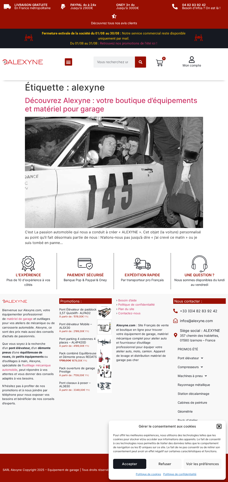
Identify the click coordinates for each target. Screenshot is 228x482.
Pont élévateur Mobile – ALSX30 (75, 325)
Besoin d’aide (127, 300)
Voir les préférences (202, 464)
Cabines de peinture (192, 402)
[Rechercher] (140, 62)
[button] (219, 426)
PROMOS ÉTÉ (188, 349)
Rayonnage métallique (194, 385)
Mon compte (192, 65)
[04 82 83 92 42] (175, 6)
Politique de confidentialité (179, 474)
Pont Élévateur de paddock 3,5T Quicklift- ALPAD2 (77, 311)
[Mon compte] (191, 59)
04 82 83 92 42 (194, 5)
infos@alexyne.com (196, 321)
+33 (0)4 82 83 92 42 (198, 311)
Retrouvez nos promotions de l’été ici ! (128, 43)
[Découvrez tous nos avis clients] (114, 16)
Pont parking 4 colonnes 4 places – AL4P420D (77, 340)
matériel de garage (20, 319)
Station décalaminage (193, 393)
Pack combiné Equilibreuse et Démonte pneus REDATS (78, 355)
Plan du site (126, 309)
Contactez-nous (129, 313)
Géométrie (185, 411)
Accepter (129, 464)
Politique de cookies (148, 474)
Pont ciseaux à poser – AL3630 (75, 384)
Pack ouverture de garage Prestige (77, 369)
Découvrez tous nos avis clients (114, 23)
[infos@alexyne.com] (175, 321)
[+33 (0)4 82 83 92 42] (175, 311)
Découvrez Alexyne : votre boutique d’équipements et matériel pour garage (111, 104)
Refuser (165, 464)
